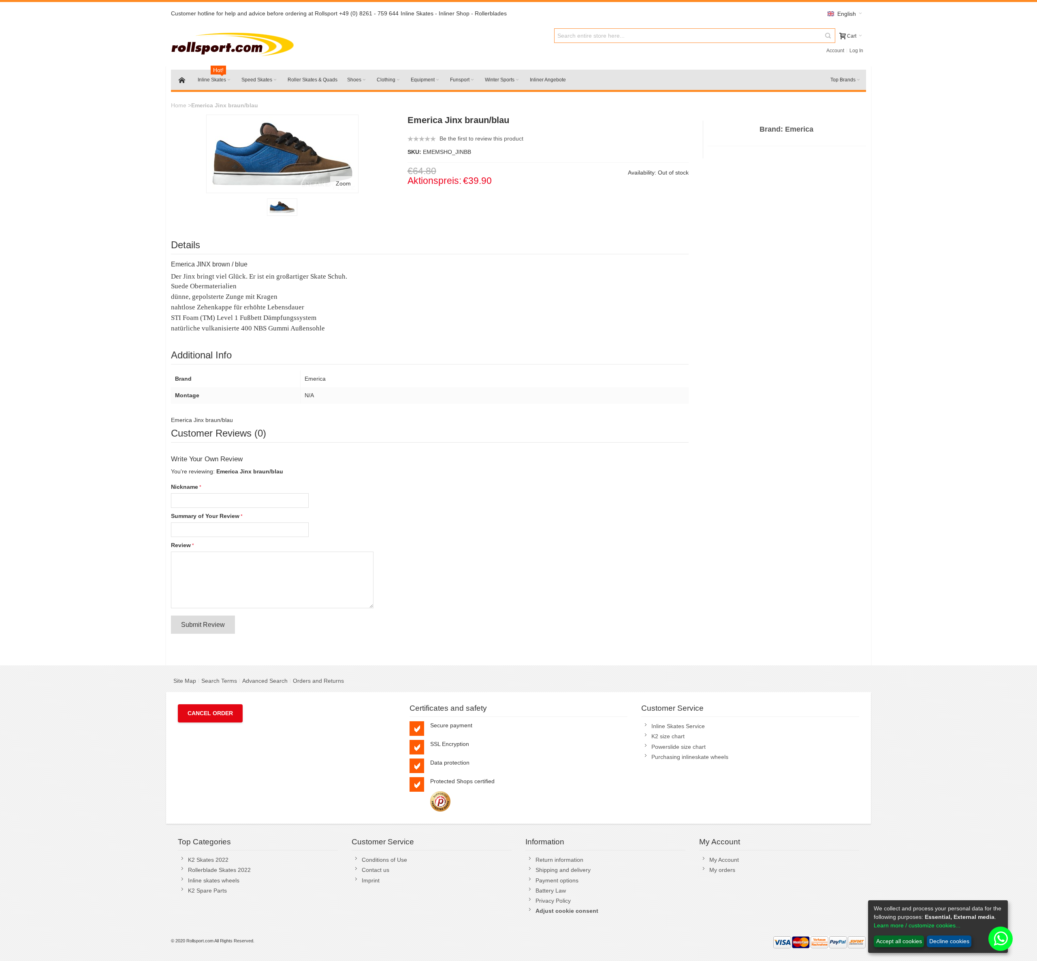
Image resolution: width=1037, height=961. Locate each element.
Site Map (184, 681)
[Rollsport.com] (234, 43)
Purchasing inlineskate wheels (689, 757)
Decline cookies (949, 941)
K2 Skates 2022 (208, 860)
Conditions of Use (384, 860)
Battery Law (551, 890)
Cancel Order (210, 713)
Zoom (343, 183)
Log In (856, 50)
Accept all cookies (899, 941)
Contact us (375, 870)
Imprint (371, 880)
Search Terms (219, 681)
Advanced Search (265, 681)
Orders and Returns (318, 681)
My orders (722, 870)
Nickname (184, 487)
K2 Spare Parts (207, 890)
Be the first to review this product (481, 138)
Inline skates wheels (213, 880)
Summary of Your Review (205, 516)
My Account (724, 860)
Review (181, 545)
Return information (559, 860)
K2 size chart (668, 736)
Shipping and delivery (563, 870)
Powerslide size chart (678, 747)
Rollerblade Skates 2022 (219, 870)
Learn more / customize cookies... (917, 925)
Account (835, 50)
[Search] (828, 36)
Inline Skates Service (678, 726)
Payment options (557, 880)
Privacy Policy (553, 900)
